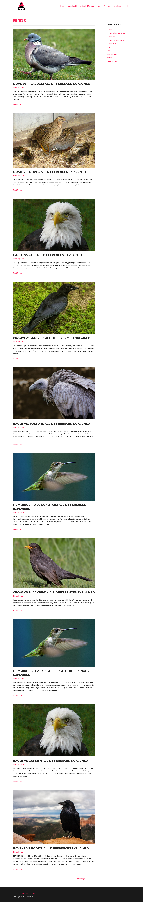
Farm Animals (112, 54)
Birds (126, 6)
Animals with (72, 6)
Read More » (17, 104)
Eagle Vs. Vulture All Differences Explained (51, 423)
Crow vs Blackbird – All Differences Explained (54, 592)
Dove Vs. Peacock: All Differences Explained (51, 84)
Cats (108, 51)
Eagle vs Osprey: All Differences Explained (50, 760)
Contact (22, 893)
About (15, 893)
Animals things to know (112, 6)
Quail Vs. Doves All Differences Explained (49, 172)
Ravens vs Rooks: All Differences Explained (51, 848)
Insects (109, 58)
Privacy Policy (31, 893)
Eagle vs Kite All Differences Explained (47, 255)
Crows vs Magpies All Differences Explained (52, 338)
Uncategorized (112, 61)
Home (62, 6)
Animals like (111, 37)
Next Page (82, 878)
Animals (109, 30)
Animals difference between (90, 6)
